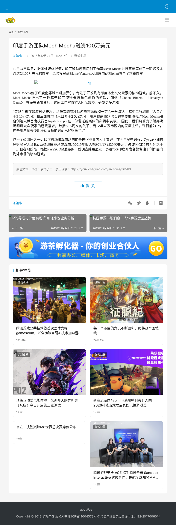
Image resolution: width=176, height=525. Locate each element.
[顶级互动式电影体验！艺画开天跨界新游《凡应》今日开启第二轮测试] (49, 372)
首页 (11, 32)
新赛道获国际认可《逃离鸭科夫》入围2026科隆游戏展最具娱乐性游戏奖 (122, 402)
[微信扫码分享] (130, 203)
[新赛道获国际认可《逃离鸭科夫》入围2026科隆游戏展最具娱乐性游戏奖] (126, 372)
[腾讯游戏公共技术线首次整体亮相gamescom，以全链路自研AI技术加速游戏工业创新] (49, 300)
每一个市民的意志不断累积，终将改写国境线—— (126, 330)
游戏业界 (80, 56)
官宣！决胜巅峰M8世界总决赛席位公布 (46, 427)
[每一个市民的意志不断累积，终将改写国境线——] (126, 300)
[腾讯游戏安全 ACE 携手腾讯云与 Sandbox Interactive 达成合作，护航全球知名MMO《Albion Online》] (126, 444)
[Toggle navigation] (166, 20)
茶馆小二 (19, 56)
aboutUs (86, 509)
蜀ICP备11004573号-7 (84, 516)
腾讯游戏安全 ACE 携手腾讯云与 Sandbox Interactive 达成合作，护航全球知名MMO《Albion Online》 (126, 475)
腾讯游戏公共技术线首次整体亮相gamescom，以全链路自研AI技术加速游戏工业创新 (49, 330)
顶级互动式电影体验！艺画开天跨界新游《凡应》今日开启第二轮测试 (47, 402)
